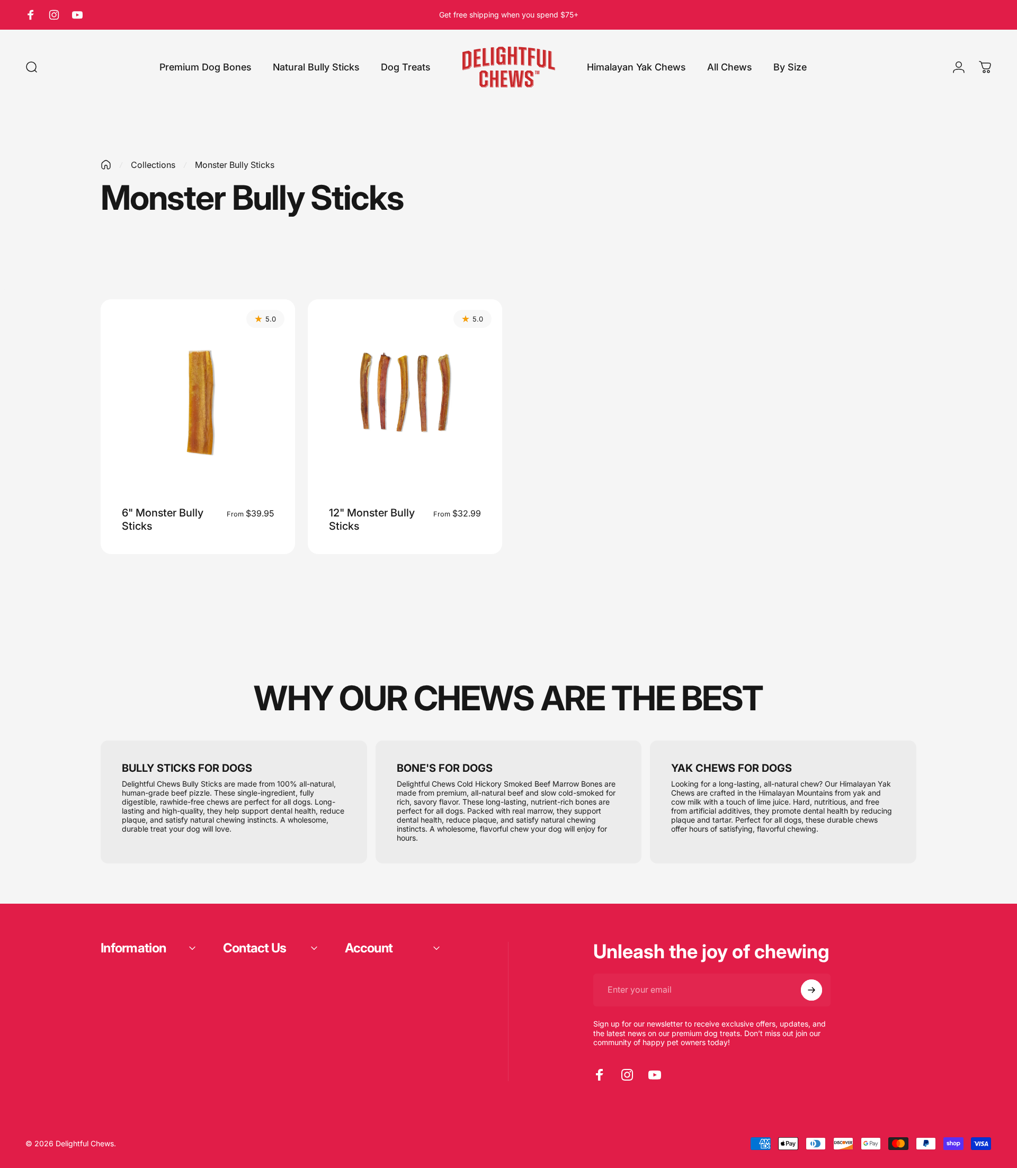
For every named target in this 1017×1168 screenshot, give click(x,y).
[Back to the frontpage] (106, 164)
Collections (153, 164)
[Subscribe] (811, 990)
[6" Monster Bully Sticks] (198, 396)
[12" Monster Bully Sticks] (405, 396)
